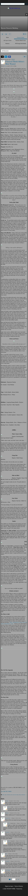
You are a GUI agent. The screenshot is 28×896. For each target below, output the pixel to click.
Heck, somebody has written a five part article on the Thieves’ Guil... (14, 623)
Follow (13, 59)
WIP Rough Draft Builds (20, 43)
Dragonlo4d (7, 832)
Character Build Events (20, 40)
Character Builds (20, 37)
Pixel (6, 853)
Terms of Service (19, 886)
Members (7, 43)
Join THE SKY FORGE (6, 791)
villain (3, 794)
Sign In (25, 1)
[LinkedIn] (6, 34)
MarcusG (7, 813)
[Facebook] (9, 34)
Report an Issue (9, 886)
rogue (5, 794)
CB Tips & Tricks (7, 40)
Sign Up (2, 1)
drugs (20, 794)
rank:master (23, 794)
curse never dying (15, 794)
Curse (5, 66)
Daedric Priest (7, 818)
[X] (2, 34)
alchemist (8, 794)
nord (11, 794)
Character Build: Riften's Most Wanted (14, 62)
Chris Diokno (7, 870)
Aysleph (6, 800)
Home (7, 37)
